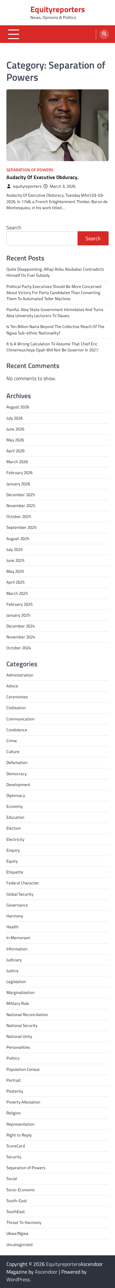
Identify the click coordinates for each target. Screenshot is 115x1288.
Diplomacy (15, 795)
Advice (12, 686)
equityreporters (27, 186)
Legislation (16, 981)
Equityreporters (57, 9)
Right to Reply (19, 1135)
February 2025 (19, 604)
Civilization (16, 707)
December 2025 (20, 494)
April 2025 (15, 582)
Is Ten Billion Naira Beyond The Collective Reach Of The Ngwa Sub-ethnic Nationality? (55, 329)
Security (13, 1156)
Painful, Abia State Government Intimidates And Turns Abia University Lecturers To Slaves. (54, 312)
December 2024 (20, 626)
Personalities (18, 1047)
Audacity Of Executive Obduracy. (42, 177)
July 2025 (14, 549)
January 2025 (18, 615)
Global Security (19, 894)
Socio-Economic (20, 1189)
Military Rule (17, 1003)
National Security (21, 1025)
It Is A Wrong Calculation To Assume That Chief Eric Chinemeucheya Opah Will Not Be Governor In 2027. (52, 346)
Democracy (16, 773)
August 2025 (17, 538)
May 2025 (15, 571)
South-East (16, 1200)
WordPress (18, 1279)
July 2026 (14, 418)
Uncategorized (19, 1244)
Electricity (15, 839)
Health (12, 926)
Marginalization (20, 992)
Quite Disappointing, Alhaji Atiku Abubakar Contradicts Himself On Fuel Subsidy (55, 272)
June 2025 (15, 560)
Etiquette (14, 872)
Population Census (23, 1069)
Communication (20, 719)
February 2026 (19, 472)
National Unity (19, 1036)
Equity (12, 861)
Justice (12, 970)
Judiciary (14, 959)
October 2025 (18, 516)
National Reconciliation (27, 1014)
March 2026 (17, 461)
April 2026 (15, 450)
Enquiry (13, 850)
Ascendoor (46, 1272)
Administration (19, 675)
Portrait (13, 1080)
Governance (17, 905)
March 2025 (17, 593)
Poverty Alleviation (23, 1102)
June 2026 (15, 429)
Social (11, 1178)
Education (15, 817)
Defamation (16, 762)
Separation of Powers (29, 170)
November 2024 (20, 637)
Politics (12, 1058)
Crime (11, 740)
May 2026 (15, 440)
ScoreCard (15, 1146)
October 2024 (18, 647)
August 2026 (17, 407)
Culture (12, 751)
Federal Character (22, 883)
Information (16, 949)
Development (18, 784)
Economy (14, 806)
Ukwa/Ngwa (17, 1233)
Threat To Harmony (23, 1222)
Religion (13, 1113)
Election (13, 828)
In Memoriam (18, 937)
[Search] (104, 34)
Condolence (16, 729)
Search (13, 227)
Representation (20, 1124)
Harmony (14, 916)
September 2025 (21, 527)
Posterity (14, 1091)
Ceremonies (17, 696)
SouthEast (15, 1211)
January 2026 (18, 483)
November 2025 (20, 505)
